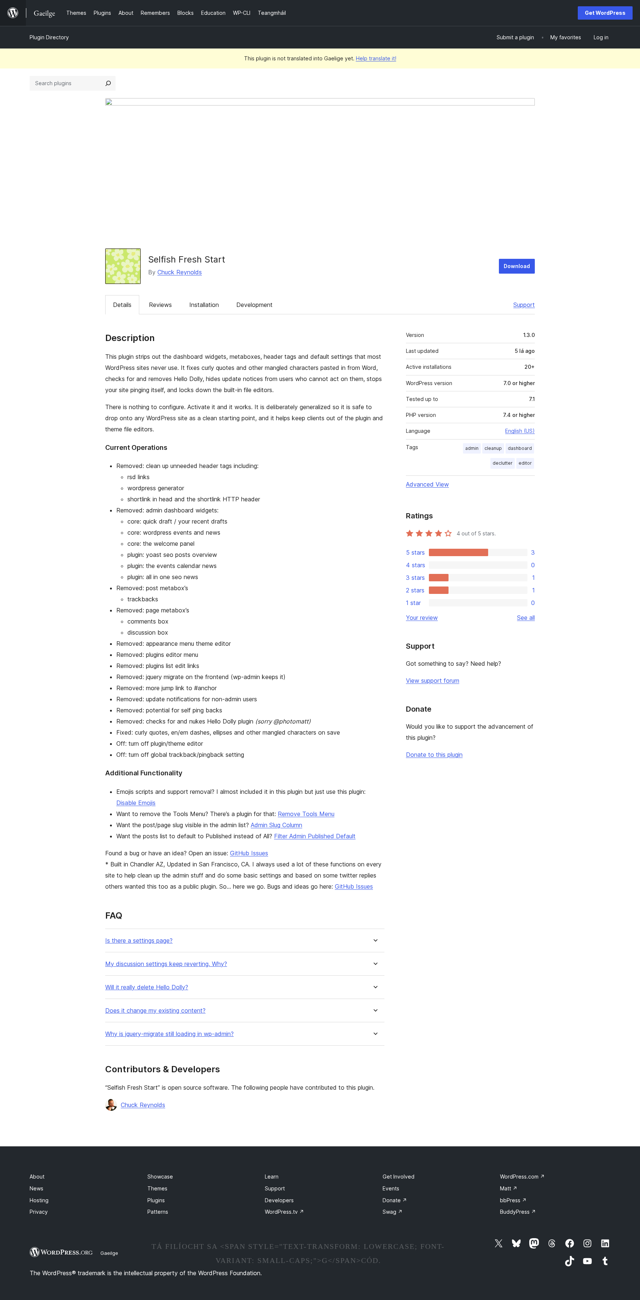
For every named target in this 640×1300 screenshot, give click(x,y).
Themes (157, 1188)
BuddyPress (518, 1212)
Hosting (39, 1200)
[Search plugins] (108, 83)
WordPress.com (522, 1176)
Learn (272, 1176)
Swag (393, 1212)
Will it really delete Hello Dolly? (146, 987)
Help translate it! (376, 58)
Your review (422, 617)
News (36, 1188)
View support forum (432, 680)
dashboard (520, 448)
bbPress (513, 1200)
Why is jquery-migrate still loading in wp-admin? (169, 1033)
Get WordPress (605, 13)
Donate (395, 1200)
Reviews (160, 304)
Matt (508, 1188)
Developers (279, 1200)
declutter (503, 463)
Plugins (156, 1200)
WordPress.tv (284, 1212)
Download (517, 266)
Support (524, 304)
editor (525, 463)
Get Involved (398, 1176)
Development (254, 304)
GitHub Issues (249, 853)
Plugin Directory (49, 37)
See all (526, 617)
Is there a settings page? (139, 940)
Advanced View (427, 484)
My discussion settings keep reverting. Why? (166, 964)
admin (472, 448)
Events (391, 1188)
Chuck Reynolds (179, 272)
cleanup (493, 448)
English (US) (520, 431)
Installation (204, 304)
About (37, 1176)
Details (122, 304)
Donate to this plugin (434, 754)
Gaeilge (109, 1253)
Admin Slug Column (276, 825)
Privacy (39, 1212)
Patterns (157, 1212)
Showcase (160, 1176)
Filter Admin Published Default (315, 836)
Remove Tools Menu (306, 814)
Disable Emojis (136, 802)
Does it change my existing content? (155, 1010)
